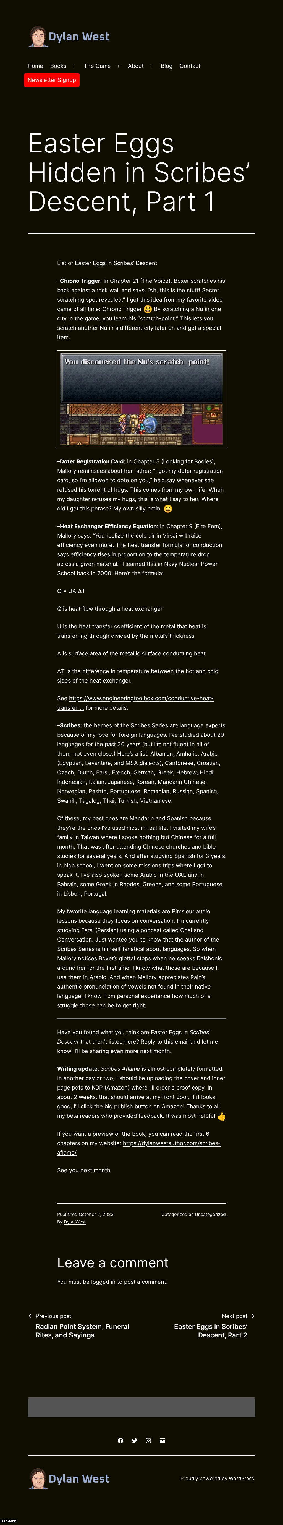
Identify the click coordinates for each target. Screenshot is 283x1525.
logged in (103, 1281)
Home (35, 66)
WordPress (241, 1478)
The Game (97, 66)
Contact (190, 66)
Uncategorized (210, 1214)
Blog (166, 66)
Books (58, 66)
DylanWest (75, 1222)
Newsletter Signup (52, 80)
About (136, 66)
